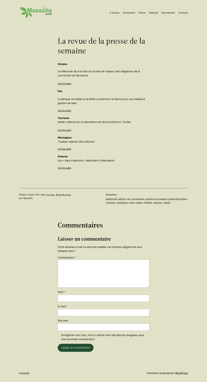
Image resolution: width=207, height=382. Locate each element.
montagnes (122, 202)
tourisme (157, 202)
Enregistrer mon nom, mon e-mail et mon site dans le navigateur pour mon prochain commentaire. (102, 337)
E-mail (62, 306)
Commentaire (67, 257)
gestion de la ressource (156, 198)
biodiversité (111, 198)
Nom (61, 291)
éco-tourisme (138, 198)
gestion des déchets (178, 198)
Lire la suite (64, 83)
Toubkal (148, 202)
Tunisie (166, 202)
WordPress (181, 373)
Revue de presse (63, 194)
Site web (63, 320)
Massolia (24, 373)
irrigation (110, 202)
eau (128, 198)
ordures (139, 202)
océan (131, 202)
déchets (122, 198)
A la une (50, 194)
